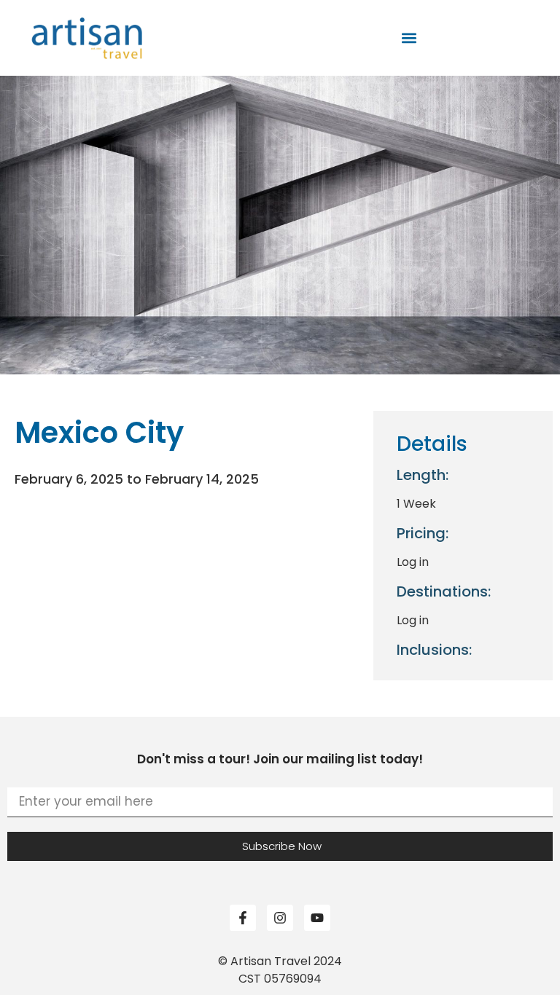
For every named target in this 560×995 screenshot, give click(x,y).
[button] (409, 38)
